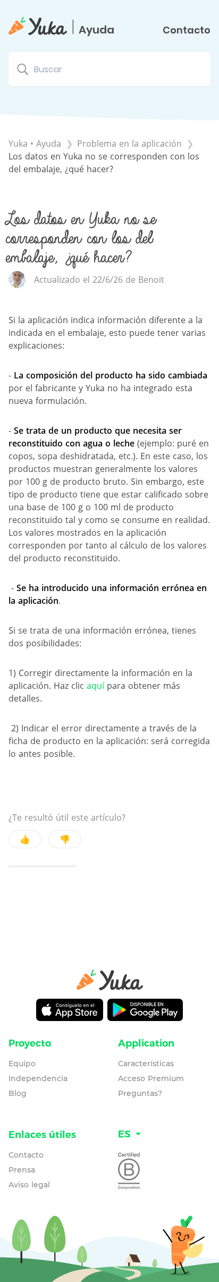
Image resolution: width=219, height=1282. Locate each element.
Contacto (186, 30)
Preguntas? (140, 1093)
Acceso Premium (151, 1078)
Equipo (22, 1063)
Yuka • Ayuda (35, 143)
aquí (95, 685)
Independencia (38, 1078)
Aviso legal (29, 1185)
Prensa (22, 1170)
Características (146, 1063)
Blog (18, 1093)
